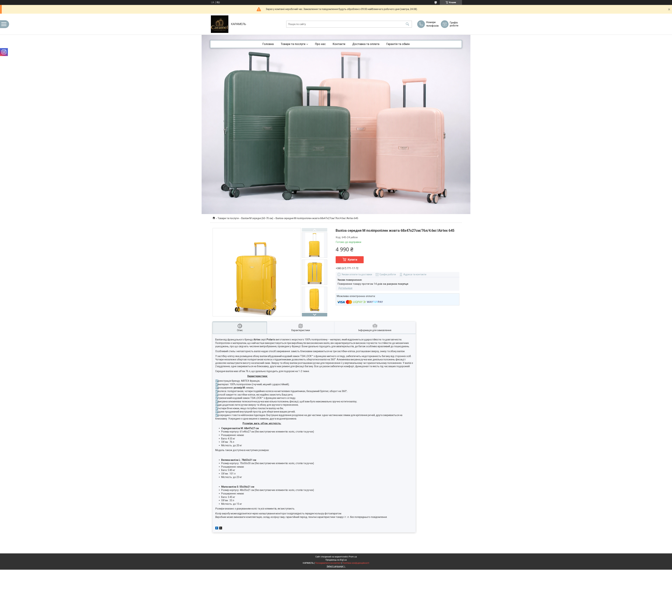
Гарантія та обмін (398, 44)
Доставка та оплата (365, 44)
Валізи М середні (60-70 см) (257, 218)
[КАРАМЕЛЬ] (219, 24)
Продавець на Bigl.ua (336, 560)
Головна (268, 44)
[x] (220, 528)
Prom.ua (353, 556)
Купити (352, 259)
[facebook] (216, 528)
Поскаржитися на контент (328, 563)
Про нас (320, 44)
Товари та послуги (293, 44)
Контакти (339, 44)
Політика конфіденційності (355, 563)
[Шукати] (407, 24)
